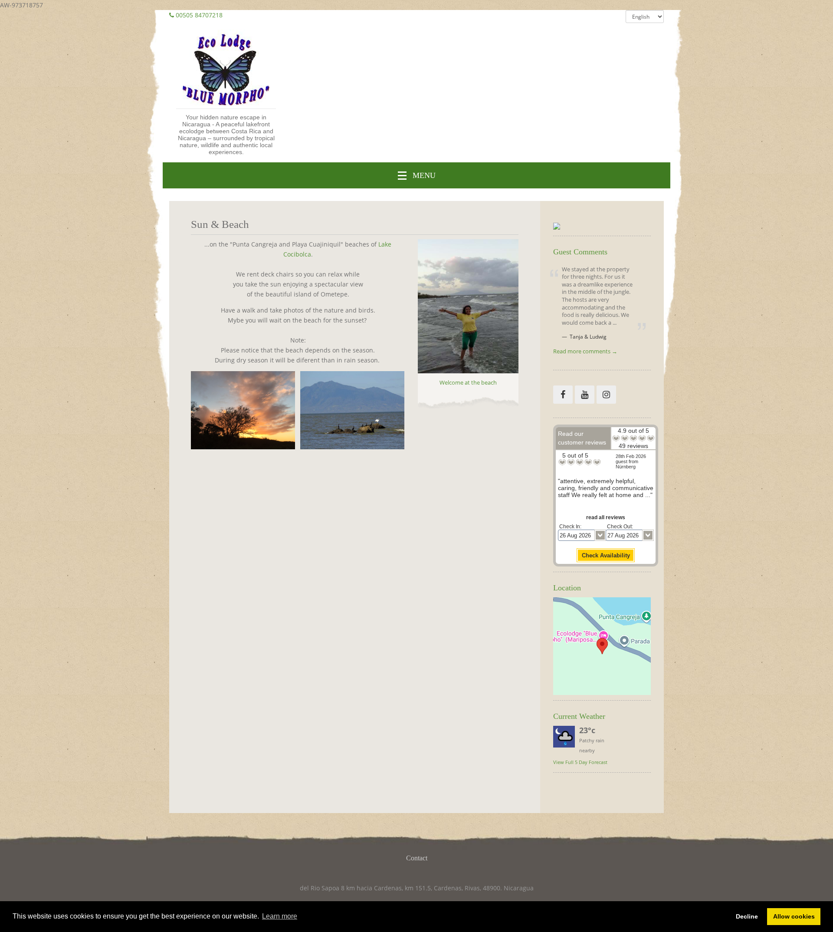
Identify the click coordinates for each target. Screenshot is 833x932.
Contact (416, 858)
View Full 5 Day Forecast (580, 762)
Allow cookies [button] (794, 916)
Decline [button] (747, 916)
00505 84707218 (199, 15)
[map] (602, 646)
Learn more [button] (279, 916)
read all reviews (605, 517)
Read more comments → (585, 352)
